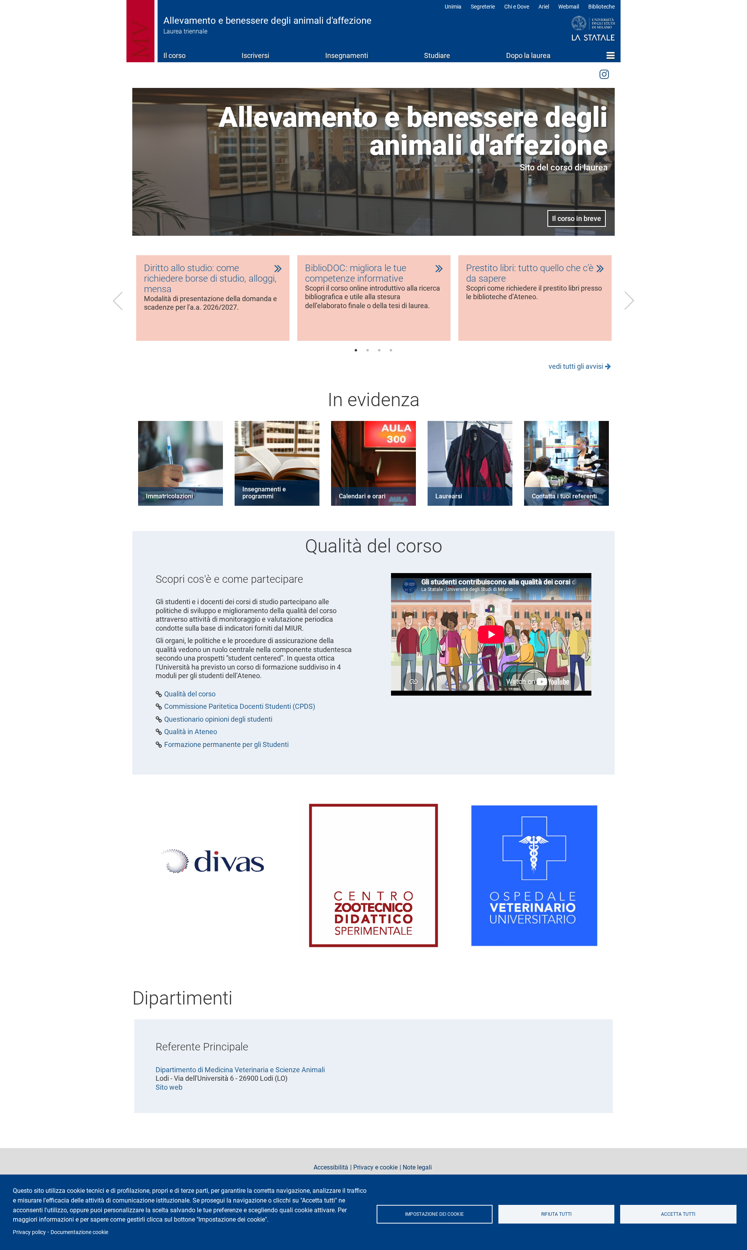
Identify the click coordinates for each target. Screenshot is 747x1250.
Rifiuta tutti (556, 1214)
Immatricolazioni (169, 496)
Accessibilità (331, 1167)
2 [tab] (368, 350)
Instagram (604, 73)
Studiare (437, 55)
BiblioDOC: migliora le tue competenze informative (355, 273)
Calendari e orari (362, 496)
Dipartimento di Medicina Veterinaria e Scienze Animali (240, 1070)
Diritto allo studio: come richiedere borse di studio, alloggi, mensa (210, 278)
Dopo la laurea (528, 55)
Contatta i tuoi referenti (564, 496)
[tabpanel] (212, 298)
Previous (118, 300)
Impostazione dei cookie (434, 1214)
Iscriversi (255, 55)
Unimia (453, 7)
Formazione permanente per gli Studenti (226, 745)
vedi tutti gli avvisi (576, 366)
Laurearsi (448, 496)
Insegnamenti (346, 55)
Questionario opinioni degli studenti (218, 719)
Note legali (417, 1167)
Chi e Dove (516, 7)
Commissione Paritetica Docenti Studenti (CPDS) (239, 706)
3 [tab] (379, 350)
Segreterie (483, 7)
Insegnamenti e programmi (264, 493)
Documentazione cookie (79, 1232)
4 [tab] (391, 350)
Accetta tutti (678, 1214)
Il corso (174, 55)
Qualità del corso (190, 694)
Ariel (543, 7)
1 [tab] (356, 350)
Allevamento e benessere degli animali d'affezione (267, 21)
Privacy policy (29, 1232)
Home (611, 55)
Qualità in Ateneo (190, 732)
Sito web (169, 1087)
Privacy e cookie (375, 1167)
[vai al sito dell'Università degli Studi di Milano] (578, 29)
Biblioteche (601, 7)
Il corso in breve (576, 218)
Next (629, 300)
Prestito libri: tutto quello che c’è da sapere (529, 273)
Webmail (568, 7)
